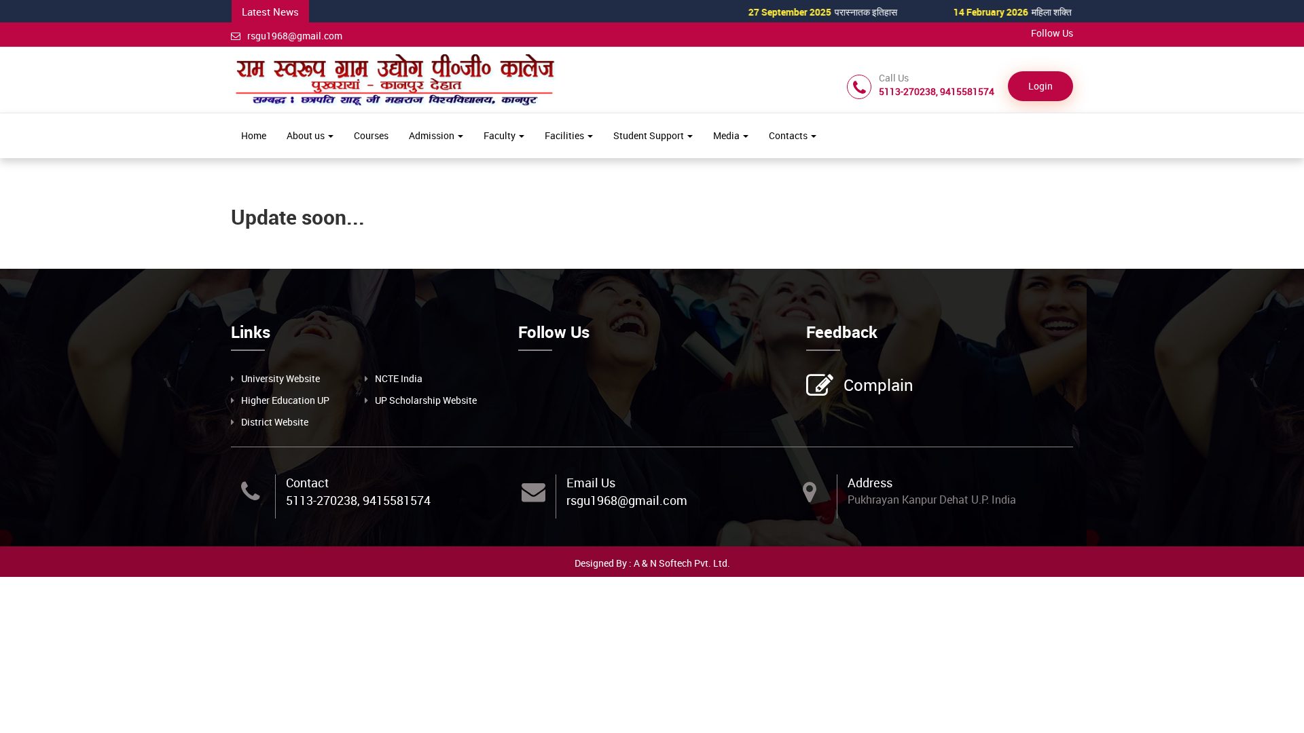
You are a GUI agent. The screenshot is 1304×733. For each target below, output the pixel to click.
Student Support (649, 135)
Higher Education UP (285, 400)
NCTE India (398, 378)
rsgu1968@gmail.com (294, 35)
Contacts (789, 135)
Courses (371, 135)
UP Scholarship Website (426, 400)
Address (870, 482)
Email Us (590, 482)
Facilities (565, 135)
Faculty (501, 135)
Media (727, 135)
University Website (280, 378)
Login (1040, 85)
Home (253, 135)
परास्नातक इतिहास (795, 11)
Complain (878, 385)
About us (307, 135)
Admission (432, 135)
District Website (274, 421)
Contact (307, 482)
